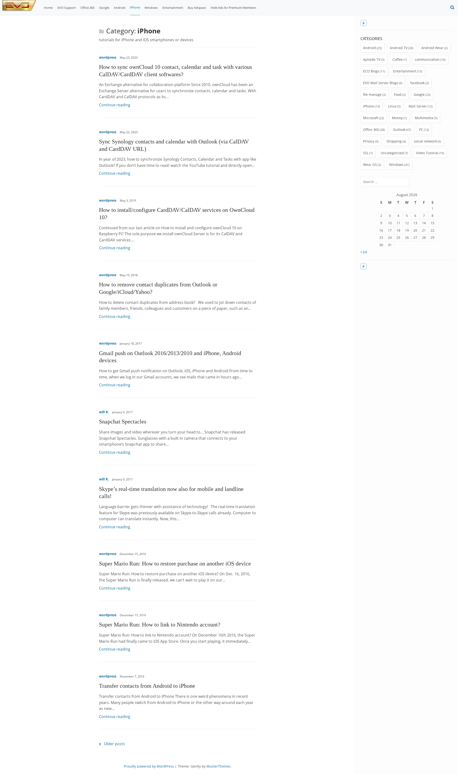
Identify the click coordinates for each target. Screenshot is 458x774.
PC (421, 129)
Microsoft (370, 118)
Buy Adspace (197, 7)
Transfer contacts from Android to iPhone (147, 685)
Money (397, 118)
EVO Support (66, 7)
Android (119, 7)
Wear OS (370, 164)
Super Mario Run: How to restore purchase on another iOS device (175, 563)
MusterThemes (219, 766)
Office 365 (87, 7)
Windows (151, 7)
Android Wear (432, 48)
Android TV (398, 48)
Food (397, 94)
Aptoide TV (371, 59)
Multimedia (424, 118)
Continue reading (114, 104)
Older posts (114, 743)
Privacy (368, 141)
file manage (372, 94)
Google (104, 7)
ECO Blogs (371, 71)
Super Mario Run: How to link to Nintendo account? (159, 624)
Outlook (399, 129)
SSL (366, 153)
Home (48, 7)
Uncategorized (392, 153)
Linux (392, 106)
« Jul (363, 251)
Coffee (397, 59)
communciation (427, 59)
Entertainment (172, 7)
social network (425, 141)
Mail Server (418, 106)
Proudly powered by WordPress (149, 766)
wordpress (107, 57)
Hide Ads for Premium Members (233, 7)
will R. (104, 412)
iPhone (135, 7)
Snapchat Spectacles (122, 421)
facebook (417, 83)
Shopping (394, 141)
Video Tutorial (427, 153)
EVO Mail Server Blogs (380, 83)
